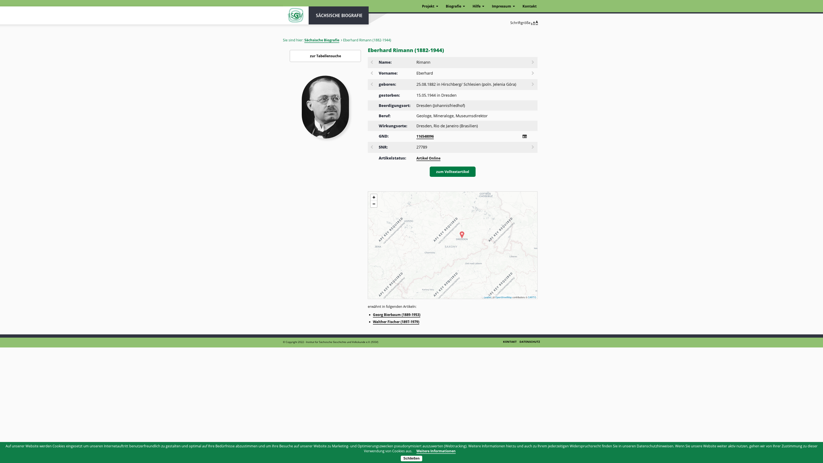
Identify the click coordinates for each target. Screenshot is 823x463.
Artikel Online (428, 158)
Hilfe (477, 6)
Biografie (453, 6)
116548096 (425, 136)
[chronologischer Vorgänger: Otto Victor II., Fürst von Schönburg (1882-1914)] (372, 85)
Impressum (501, 6)
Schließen (411, 458)
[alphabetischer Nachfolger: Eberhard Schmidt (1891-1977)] (533, 74)
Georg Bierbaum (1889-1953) (396, 314)
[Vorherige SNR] (372, 147)
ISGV (296, 15)
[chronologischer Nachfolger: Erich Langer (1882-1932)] (533, 85)
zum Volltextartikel (452, 171)
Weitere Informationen (436, 451)
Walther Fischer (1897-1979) (396, 321)
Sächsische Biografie (321, 40)
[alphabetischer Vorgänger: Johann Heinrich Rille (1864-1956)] (372, 63)
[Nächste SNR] (533, 147)
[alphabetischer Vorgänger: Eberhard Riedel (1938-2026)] (372, 74)
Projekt (428, 6)
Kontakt (530, 6)
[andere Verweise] (525, 136)
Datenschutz (530, 342)
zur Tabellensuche (325, 56)
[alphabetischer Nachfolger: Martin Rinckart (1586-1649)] (533, 63)
